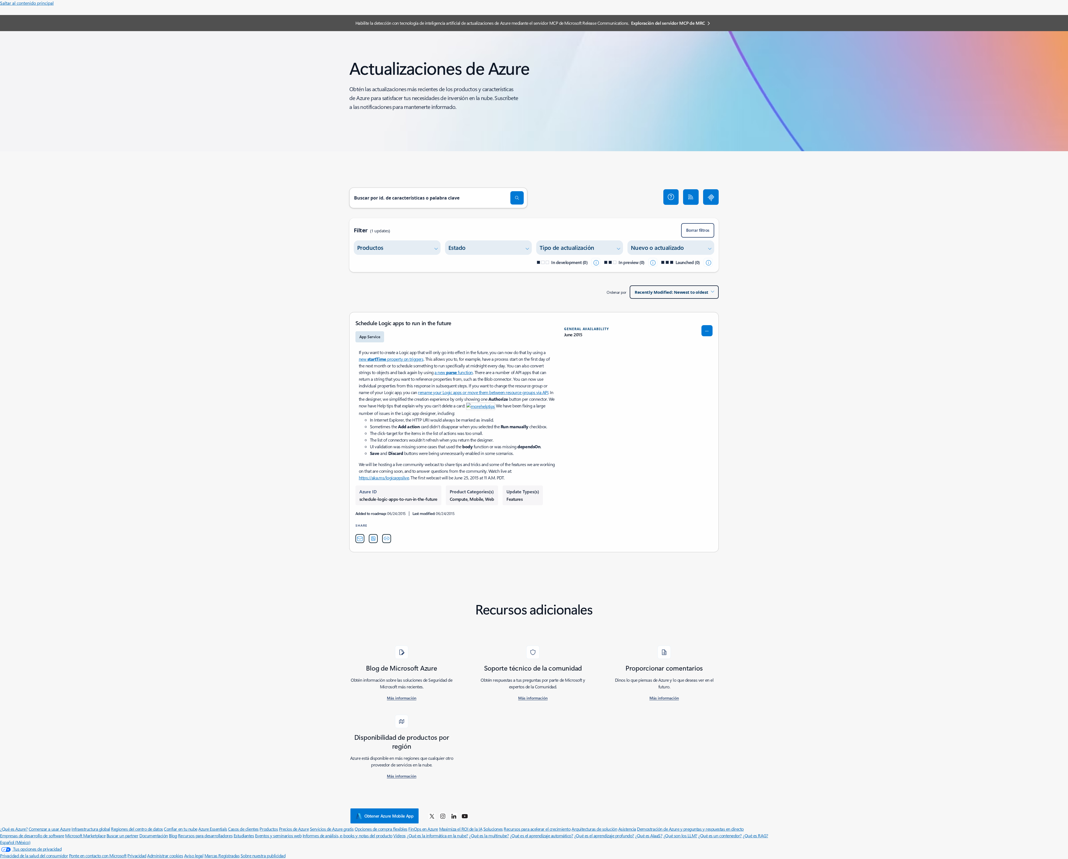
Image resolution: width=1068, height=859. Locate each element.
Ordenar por (616, 292)
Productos (268, 829)
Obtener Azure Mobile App (389, 816)
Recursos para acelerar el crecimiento (537, 829)
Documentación (153, 835)
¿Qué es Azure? (14, 829)
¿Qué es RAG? (755, 835)
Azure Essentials (212, 829)
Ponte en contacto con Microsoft (98, 855)
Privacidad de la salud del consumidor (34, 855)
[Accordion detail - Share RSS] (373, 538)
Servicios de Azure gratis (332, 829)
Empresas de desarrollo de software (32, 835)
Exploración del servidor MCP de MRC (668, 23)
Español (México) (15, 842)
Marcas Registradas (221, 855)
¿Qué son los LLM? (680, 835)
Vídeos (399, 835)
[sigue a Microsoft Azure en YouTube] (464, 816)
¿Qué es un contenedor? (719, 835)
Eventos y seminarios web (278, 835)
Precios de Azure (294, 829)
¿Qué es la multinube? (489, 835)
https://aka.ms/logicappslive (384, 477)
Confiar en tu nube (180, 829)
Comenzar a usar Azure (50, 829)
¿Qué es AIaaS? (648, 835)
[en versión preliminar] (653, 262)
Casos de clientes (243, 829)
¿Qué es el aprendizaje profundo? (604, 835)
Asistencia (627, 829)
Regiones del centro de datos (137, 829)
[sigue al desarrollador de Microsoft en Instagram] (442, 816)
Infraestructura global (90, 829)
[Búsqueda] (517, 198)
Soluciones (493, 829)
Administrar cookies (165, 855)
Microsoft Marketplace (85, 835)
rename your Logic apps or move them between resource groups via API (483, 392)
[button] (671, 197)
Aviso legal (194, 855)
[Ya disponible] (708, 262)
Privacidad (136, 855)
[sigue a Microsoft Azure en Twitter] (432, 816)
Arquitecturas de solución (594, 829)
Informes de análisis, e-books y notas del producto (347, 835)
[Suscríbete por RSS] (691, 197)
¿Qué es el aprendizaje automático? (541, 835)
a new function (453, 372)
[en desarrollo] (596, 262)
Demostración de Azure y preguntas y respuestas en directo (690, 829)
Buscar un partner (123, 835)
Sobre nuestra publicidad (263, 855)
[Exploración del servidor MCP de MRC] (711, 197)
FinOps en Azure (423, 829)
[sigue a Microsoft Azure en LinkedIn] (454, 816)
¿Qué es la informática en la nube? (437, 835)
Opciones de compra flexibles (381, 829)
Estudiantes (244, 835)
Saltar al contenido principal (27, 3)
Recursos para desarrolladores (205, 835)
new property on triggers (391, 359)
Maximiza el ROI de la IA (460, 829)
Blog (173, 835)
